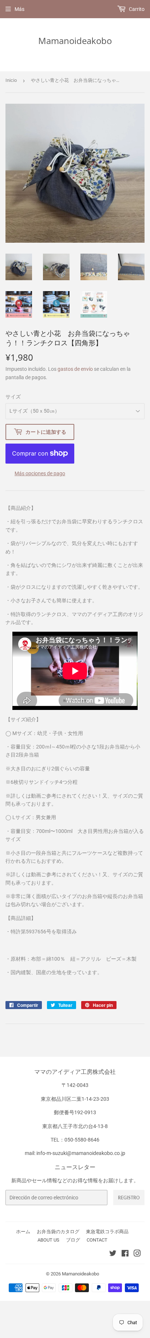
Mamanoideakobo (75, 41)
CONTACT (97, 1240)
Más (19, 9)
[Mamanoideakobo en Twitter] (113, 1254)
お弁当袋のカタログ (58, 1231)
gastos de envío (75, 369)
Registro (129, 1197)
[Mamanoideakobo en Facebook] (125, 1254)
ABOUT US (48, 1240)
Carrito (136, 9)
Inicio (11, 80)
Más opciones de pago (40, 473)
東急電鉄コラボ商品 (107, 1231)
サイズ (13, 397)
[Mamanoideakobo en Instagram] (137, 1254)
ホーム (23, 1231)
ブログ (73, 1240)
